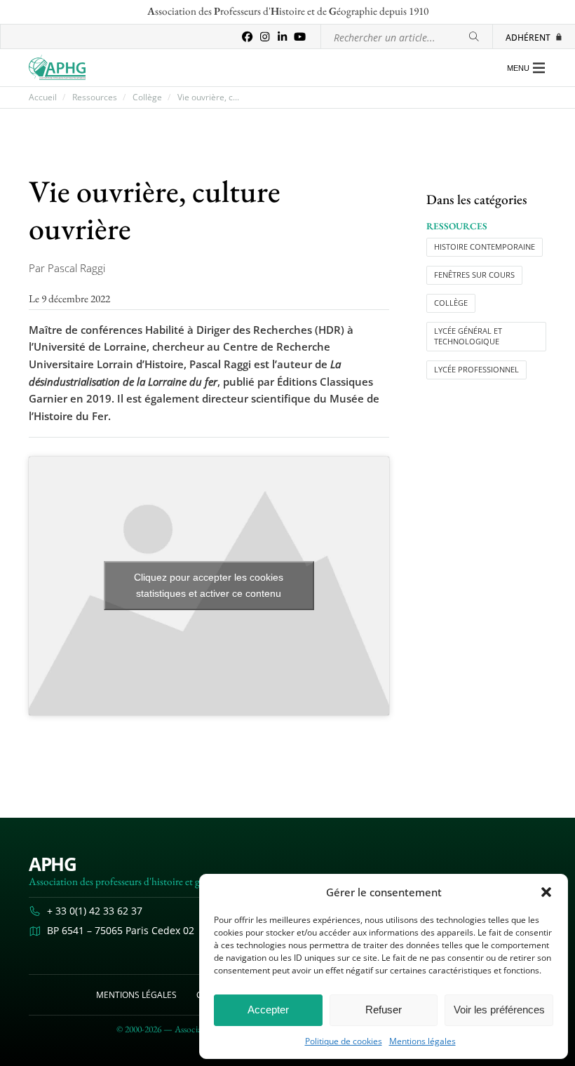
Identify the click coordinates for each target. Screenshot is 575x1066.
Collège (147, 97)
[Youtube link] (300, 36)
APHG (52, 864)
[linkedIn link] (282, 36)
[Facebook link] (247, 36)
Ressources (94, 97)
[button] (546, 892)
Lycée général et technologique (468, 336)
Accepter (268, 1010)
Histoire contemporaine (484, 247)
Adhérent (528, 37)
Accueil (43, 97)
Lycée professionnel (476, 370)
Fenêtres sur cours (474, 275)
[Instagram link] (264, 36)
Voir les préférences (499, 1010)
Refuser (383, 1010)
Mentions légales (422, 1041)
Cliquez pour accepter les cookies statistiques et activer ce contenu (208, 585)
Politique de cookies (343, 1041)
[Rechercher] (474, 37)
